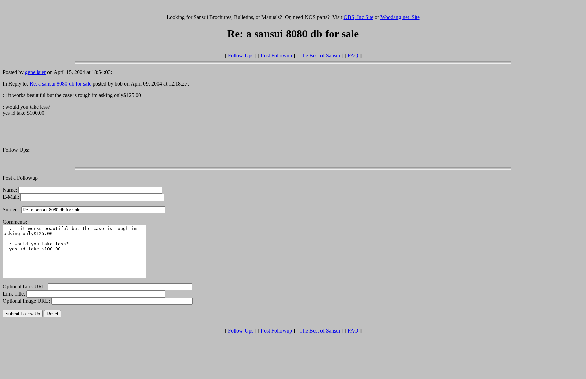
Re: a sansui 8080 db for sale (60, 84)
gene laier (35, 72)
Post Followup (276, 55)
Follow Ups (240, 55)
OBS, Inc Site (358, 17)
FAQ (353, 55)
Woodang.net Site (400, 17)
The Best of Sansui (319, 55)
